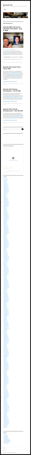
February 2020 (6, 267)
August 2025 (6, 192)
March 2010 (6, 403)
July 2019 (5, 275)
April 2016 (5, 320)
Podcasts (9, 62)
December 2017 (6, 297)
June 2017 (5, 304)
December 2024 (6, 201)
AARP (12, 83)
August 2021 (6, 247)
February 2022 (6, 240)
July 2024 (5, 207)
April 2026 (5, 183)
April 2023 (5, 224)
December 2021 (6, 242)
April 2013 (5, 361)
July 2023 (5, 221)
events (22, 54)
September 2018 (6, 287)
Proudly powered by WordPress (12, 452)
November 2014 (6, 339)
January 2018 (6, 296)
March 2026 (6, 184)
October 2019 (6, 272)
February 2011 (6, 390)
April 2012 (5, 374)
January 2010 (6, 405)
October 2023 (6, 217)
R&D (11, 115)
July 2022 (5, 234)
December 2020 (6, 256)
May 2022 (5, 237)
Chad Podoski (6, 117)
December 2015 (6, 324)
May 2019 (5, 278)
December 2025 (6, 188)
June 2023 (5, 222)
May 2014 (5, 346)
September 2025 (6, 191)
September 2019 (6, 273)
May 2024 (5, 209)
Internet (17, 122)
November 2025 (6, 189)
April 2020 (5, 265)
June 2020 (5, 263)
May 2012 (5, 373)
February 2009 (6, 418)
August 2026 (6, 179)
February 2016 (6, 322)
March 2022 (6, 239)
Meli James (10, 95)
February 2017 (6, 308)
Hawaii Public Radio (7, 440)
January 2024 (6, 214)
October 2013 (6, 354)
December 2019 (6, 270)
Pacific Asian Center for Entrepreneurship (12, 73)
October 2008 (6, 422)
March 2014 (6, 348)
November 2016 (6, 312)
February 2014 (6, 349)
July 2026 (5, 180)
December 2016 (6, 311)
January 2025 (6, 200)
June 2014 (5, 345)
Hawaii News (6, 438)
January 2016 (6, 323)
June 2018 (5, 290)
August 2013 (6, 356)
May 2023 (5, 223)
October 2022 (6, 231)
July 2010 (5, 398)
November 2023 (6, 216)
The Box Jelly (19, 103)
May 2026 (5, 182)
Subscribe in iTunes (14, 81)
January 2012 (6, 378)
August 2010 (6, 397)
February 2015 (6, 336)
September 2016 (6, 314)
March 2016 (6, 321)
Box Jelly (16, 95)
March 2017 (6, 307)
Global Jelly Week (10, 96)
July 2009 (5, 412)
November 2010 (6, 394)
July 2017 (5, 303)
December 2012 (6, 365)
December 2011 (6, 379)
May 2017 (5, 305)
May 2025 (5, 196)
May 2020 (5, 264)
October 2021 (6, 245)
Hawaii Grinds (6, 437)
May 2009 (5, 414)
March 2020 (6, 266)
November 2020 (6, 257)
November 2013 (6, 353)
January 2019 (6, 282)
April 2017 (5, 306)
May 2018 (5, 291)
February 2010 (6, 404)
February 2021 (6, 254)
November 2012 (6, 366)
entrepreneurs (13, 62)
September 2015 (6, 328)
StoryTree (21, 116)
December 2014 (6, 338)
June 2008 (5, 427)
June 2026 (5, 181)
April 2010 (5, 402)
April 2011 (5, 388)
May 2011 (5, 387)
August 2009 (6, 411)
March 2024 (6, 212)
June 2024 (5, 208)
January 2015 (6, 337)
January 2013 (6, 364)
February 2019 (6, 281)
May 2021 (5, 250)
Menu (5, 9)
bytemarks (10, 170)
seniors (19, 83)
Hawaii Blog (6, 436)
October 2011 (6, 381)
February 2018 (6, 295)
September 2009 (6, 410)
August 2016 (6, 315)
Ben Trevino (17, 114)
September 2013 (6, 355)
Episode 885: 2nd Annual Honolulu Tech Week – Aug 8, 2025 (12, 28)
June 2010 (5, 399)
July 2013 (5, 357)
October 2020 (6, 258)
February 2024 (6, 213)
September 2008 (6, 423)
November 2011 (6, 380)
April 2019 (5, 279)
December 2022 (6, 229)
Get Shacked (13, 117)
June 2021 (5, 249)
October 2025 (6, 190)
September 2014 (6, 341)
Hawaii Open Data (7, 439)
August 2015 (6, 329)
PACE (17, 83)
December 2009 (6, 406)
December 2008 (6, 420)
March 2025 (6, 198)
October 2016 (6, 313)
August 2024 (6, 206)
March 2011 (6, 389)
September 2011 (6, 382)
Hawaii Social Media (7, 441)
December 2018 (6, 283)
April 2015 (5, 333)
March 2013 (6, 362)
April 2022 (5, 238)
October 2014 (6, 340)
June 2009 (5, 413)
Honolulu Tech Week (6, 52)
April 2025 (5, 197)
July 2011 (5, 385)
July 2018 (5, 289)
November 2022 (6, 230)
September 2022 (6, 232)
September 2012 (6, 369)
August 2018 (6, 288)
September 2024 (6, 205)
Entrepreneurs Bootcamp (15, 74)
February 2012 (6, 377)
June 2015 (5, 331)
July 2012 (5, 371)
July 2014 (5, 344)
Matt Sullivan (16, 116)
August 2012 (6, 370)
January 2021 (6, 255)
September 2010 (6, 396)
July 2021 (5, 248)
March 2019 (6, 280)
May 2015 (5, 332)
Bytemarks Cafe (8, 5)
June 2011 (5, 386)
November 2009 (6, 407)
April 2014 (5, 347)
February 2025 (6, 199)
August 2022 (6, 233)
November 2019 (6, 271)
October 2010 (6, 395)
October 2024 (6, 204)
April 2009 (5, 415)
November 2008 (6, 421)
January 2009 (6, 419)
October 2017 (6, 299)
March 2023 (6, 225)
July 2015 (5, 330)
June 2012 (5, 372)
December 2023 (6, 215)
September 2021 (6, 246)
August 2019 (6, 274)
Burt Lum (7, 170)
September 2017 (6, 300)
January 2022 (6, 241)
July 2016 (5, 316)
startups (22, 62)
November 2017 (6, 298)
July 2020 (5, 262)
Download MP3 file (6, 81)
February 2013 (6, 363)
